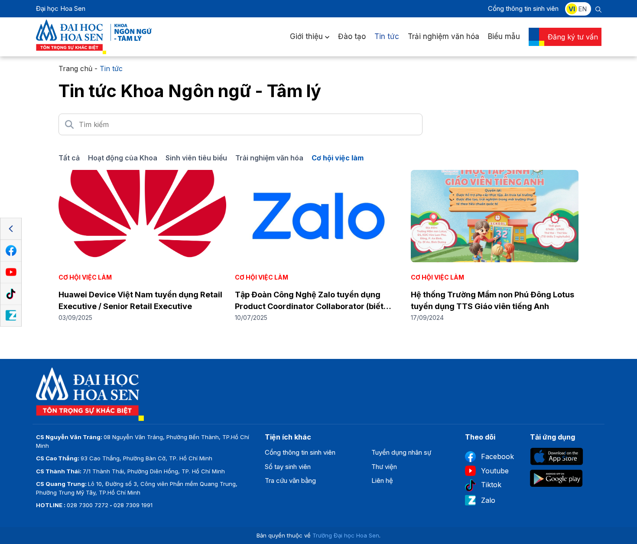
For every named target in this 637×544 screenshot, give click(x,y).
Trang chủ (75, 68)
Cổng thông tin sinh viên (523, 8)
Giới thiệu (306, 36)
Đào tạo (352, 36)
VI (572, 9)
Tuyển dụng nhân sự (401, 452)
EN (582, 9)
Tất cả (69, 157)
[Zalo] (10, 315)
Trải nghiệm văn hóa (443, 36)
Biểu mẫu (504, 36)
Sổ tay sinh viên (288, 467)
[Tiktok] (10, 294)
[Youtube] (10, 272)
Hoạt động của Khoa (122, 157)
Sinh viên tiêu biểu (196, 157)
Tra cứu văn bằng (290, 480)
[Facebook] (10, 250)
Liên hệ (382, 480)
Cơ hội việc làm (338, 157)
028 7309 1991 (133, 505)
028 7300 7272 (87, 505)
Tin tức (386, 36)
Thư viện (384, 467)
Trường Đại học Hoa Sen (345, 535)
